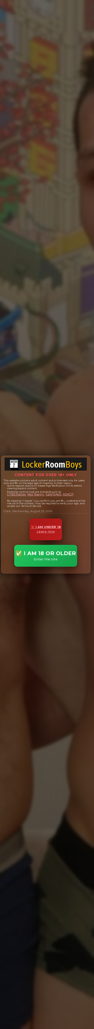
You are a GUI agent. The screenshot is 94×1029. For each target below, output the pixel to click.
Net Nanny (35, 494)
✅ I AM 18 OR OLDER (46, 555)
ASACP (68, 494)
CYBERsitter (16, 494)
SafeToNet (53, 494)
